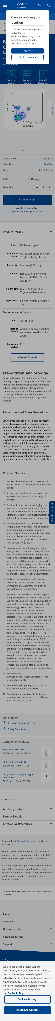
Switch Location (27, 57)
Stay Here (27, 51)
